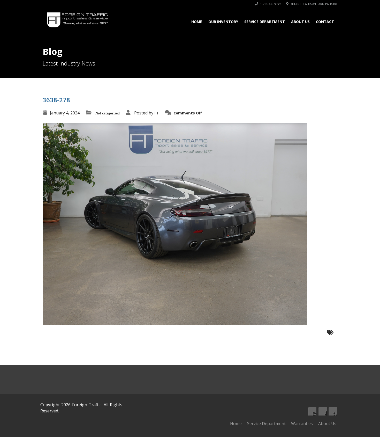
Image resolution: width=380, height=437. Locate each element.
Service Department (264, 21)
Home (196, 21)
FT (156, 113)
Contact (325, 21)
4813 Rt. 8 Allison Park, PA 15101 (313, 4)
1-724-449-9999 (270, 4)
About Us (300, 21)
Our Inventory (223, 21)
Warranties (302, 423)
